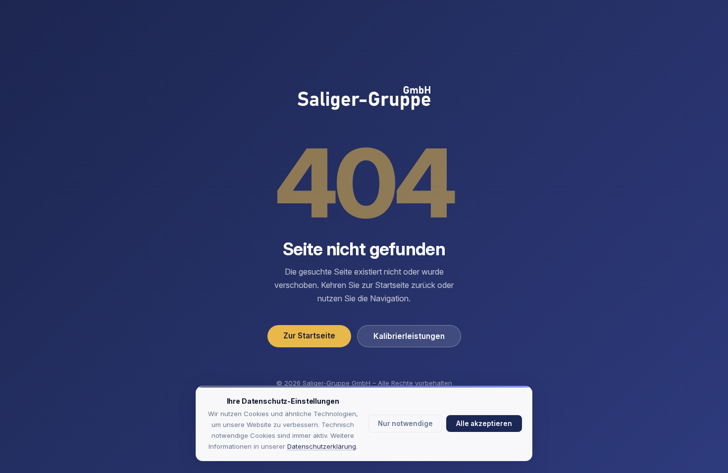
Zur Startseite (309, 335)
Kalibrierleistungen (409, 336)
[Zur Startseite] (364, 99)
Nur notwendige (405, 423)
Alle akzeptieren (484, 423)
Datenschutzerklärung (321, 446)
